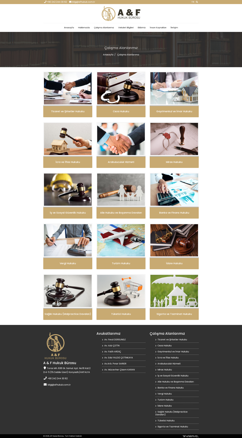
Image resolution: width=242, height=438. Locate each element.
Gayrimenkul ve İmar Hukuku (173, 351)
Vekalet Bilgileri (126, 27)
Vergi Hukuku (164, 393)
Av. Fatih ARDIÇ (112, 351)
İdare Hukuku (164, 405)
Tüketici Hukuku (165, 420)
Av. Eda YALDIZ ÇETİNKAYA (118, 357)
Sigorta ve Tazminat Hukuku (172, 426)
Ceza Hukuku (164, 345)
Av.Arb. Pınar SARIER (115, 363)
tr (192, 1)
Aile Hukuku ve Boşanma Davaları (175, 381)
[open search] (197, 2)
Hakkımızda (84, 27)
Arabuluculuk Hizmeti (169, 363)
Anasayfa (69, 27)
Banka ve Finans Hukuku (170, 387)
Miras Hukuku (164, 369)
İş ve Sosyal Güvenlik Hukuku (172, 375)
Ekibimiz (142, 27)
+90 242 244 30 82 (56, 1)
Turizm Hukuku (165, 399)
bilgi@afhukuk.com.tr (83, 1)
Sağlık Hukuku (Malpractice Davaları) (171, 413)
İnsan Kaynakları (158, 27)
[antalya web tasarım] (191, 436)
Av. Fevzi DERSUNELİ (115, 339)
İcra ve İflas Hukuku (168, 357)
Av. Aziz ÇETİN (111, 345)
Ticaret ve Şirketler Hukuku (172, 339)
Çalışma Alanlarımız (104, 27)
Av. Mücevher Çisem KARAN (119, 369)
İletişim (174, 27)
